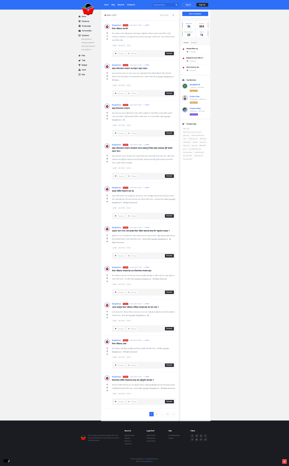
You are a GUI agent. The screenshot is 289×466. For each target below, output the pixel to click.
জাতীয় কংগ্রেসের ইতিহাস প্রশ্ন (197, 135)
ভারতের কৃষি (195, 142)
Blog (113, 5)
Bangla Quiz (149, 461)
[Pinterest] (201, 439)
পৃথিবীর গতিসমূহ (203, 139)
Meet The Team (129, 435)
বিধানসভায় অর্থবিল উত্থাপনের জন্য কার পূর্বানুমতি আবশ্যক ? (133, 380)
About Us (121, 5)
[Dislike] (107, 39)
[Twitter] (196, 436)
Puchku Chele (194, 96)
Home (106, 5)
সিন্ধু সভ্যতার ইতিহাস (187, 156)
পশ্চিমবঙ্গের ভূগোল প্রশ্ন (193, 139)
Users (84, 70)
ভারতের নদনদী (194, 145)
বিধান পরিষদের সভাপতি (120, 28)
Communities (87, 31)
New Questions (87, 39)
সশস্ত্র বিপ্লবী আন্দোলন (199, 152)
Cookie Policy (151, 441)
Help (83, 74)
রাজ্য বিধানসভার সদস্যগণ (121, 108)
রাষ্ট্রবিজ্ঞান (147, 25)
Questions (85, 35)
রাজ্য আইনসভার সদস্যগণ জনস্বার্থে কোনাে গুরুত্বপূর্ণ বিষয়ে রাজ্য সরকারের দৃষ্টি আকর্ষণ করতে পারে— (142, 149)
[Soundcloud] (192, 439)
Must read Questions (88, 46)
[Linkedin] (201, 436)
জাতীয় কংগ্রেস (186, 135)
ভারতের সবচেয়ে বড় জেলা (192, 67)
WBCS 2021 (186, 128)
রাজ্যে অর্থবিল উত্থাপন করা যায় (123, 191)
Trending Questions (88, 42)
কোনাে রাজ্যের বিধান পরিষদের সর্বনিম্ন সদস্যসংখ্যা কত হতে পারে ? (135, 307)
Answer (169, 53)
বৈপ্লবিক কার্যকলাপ (186, 142)
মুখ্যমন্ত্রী (114, 45)
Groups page (86, 26)
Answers (194, 42)
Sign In (188, 5)
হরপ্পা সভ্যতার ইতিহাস (187, 159)
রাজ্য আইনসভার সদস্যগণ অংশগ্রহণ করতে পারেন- (130, 68)
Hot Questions (86, 49)
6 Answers (193, 70)
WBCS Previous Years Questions (192, 132)
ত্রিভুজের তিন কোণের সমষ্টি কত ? (194, 58)
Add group (85, 21)
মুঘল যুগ (184, 149)
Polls (83, 55)
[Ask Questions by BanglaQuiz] (89, 5)
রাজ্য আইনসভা (122, 45)
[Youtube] (205, 436)
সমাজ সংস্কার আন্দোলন (187, 152)
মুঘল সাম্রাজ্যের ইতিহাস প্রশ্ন (195, 149)
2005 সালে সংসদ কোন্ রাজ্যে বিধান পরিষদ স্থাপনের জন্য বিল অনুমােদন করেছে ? (141, 231)
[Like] (107, 33)
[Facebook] (192, 436)
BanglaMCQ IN (195, 85)
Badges (84, 65)
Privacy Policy (151, 438)
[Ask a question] (284, 461)
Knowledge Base (174, 435)
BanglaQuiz (116, 25)
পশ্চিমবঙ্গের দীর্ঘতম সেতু (192, 49)
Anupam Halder (195, 108)
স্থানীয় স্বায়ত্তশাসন (198, 156)
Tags (83, 60)
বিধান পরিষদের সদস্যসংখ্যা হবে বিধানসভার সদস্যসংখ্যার (131, 270)
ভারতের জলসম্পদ (203, 142)
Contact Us (131, 5)
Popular (186, 42)
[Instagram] (196, 439)
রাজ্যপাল (129, 45)
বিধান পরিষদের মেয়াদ (119, 343)
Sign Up (202, 5)
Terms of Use (151, 435)
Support (171, 438)
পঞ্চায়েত (184, 139)
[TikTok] (205, 439)
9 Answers (193, 52)
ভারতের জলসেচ (186, 145)
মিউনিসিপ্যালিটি (202, 145)
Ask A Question (195, 14)
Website (127, 438)
